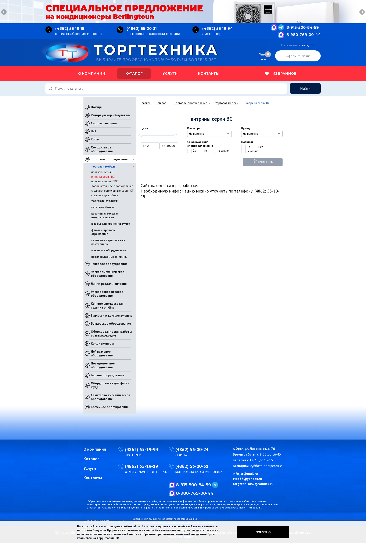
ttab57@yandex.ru (247, 479)
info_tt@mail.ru (245, 473)
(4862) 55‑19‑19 (70, 28)
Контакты (208, 74)
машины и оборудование (108, 250)
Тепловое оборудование (109, 264)
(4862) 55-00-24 (191, 449)
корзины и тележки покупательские (105, 215)
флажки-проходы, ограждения (103, 232)
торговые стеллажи (105, 201)
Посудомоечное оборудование (103, 365)
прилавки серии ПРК (104, 181)
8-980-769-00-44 (303, 34)
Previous (4, 12)
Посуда (96, 107)
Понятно (263, 532)
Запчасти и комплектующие (111, 315)
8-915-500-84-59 (302, 27)
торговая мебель (103, 166)
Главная (146, 103)
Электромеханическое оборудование (107, 274)
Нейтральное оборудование (102, 353)
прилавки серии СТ (103, 172)
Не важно (223, 150)
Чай (93, 131)
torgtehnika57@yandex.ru (253, 484)
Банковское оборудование (111, 323)
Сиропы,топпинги (104, 123)
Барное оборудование (107, 375)
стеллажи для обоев (104, 195)
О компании (91, 74)
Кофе (95, 139)
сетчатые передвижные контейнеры (108, 242)
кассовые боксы (102, 207)
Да (194, 150)
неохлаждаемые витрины (109, 257)
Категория (194, 128)
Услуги (170, 74)
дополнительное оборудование (112, 186)
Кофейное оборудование (110, 407)
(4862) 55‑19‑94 (217, 28)
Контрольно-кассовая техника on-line (107, 305)
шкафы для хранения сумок (110, 224)
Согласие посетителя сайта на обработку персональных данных (165, 518)
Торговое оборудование (109, 159)
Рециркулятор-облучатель (110, 115)
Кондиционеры (102, 343)
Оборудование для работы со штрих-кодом (111, 333)
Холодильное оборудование (102, 149)
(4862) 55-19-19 (141, 466)
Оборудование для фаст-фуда (110, 385)
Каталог (134, 74)
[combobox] (209, 134)
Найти (305, 88)
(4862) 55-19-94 (141, 449)
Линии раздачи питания (109, 284)
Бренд (245, 128)
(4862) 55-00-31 (191, 466)
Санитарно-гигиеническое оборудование (110, 397)
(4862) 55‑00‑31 (141, 28)
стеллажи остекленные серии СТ (112, 191)
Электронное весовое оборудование (107, 294)
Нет (206, 150)
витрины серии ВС (103, 177)
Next (362, 12)
